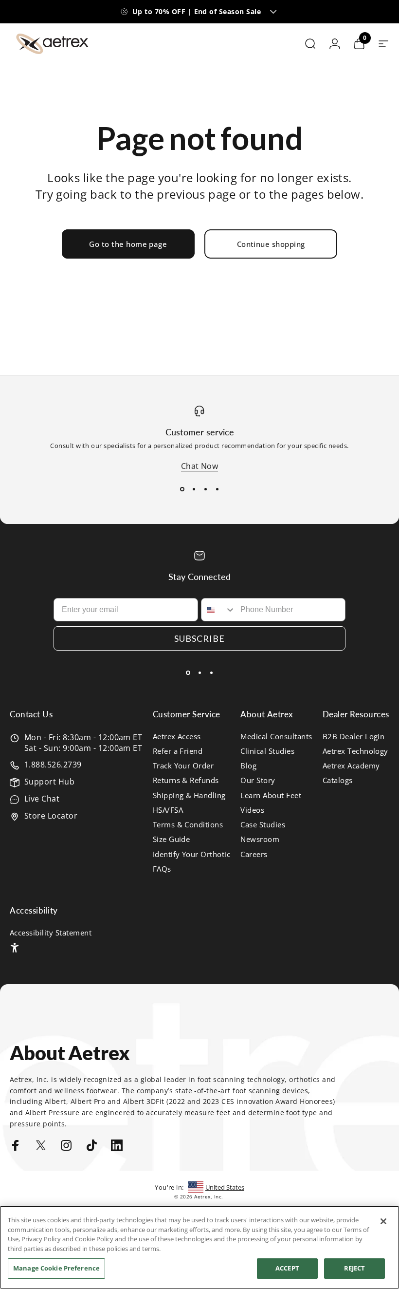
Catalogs (338, 780)
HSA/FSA (168, 809)
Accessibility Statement (50, 932)
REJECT (354, 1268)
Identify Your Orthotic (192, 854)
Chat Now (199, 466)
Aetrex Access (177, 736)
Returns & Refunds (186, 780)
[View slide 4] (217, 489)
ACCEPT (287, 1268)
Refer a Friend (178, 751)
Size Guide (171, 839)
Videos (252, 809)
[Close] (383, 1221)
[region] (199, 1247)
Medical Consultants (276, 736)
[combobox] (218, 609)
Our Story (257, 780)
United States (224, 1187)
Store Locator (50, 815)
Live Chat (41, 798)
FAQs (162, 868)
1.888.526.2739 (53, 764)
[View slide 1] (182, 489)
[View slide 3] (205, 489)
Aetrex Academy (351, 765)
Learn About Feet (270, 795)
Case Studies (262, 824)
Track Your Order (183, 765)
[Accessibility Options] (14, 948)
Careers (253, 854)
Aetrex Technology (355, 751)
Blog (248, 765)
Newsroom (259, 839)
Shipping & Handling (189, 795)
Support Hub (49, 781)
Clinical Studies (267, 751)
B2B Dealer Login (354, 736)
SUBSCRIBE (199, 638)
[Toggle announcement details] (273, 11)
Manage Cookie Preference (56, 1268)
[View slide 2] (194, 489)
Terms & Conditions (188, 824)
